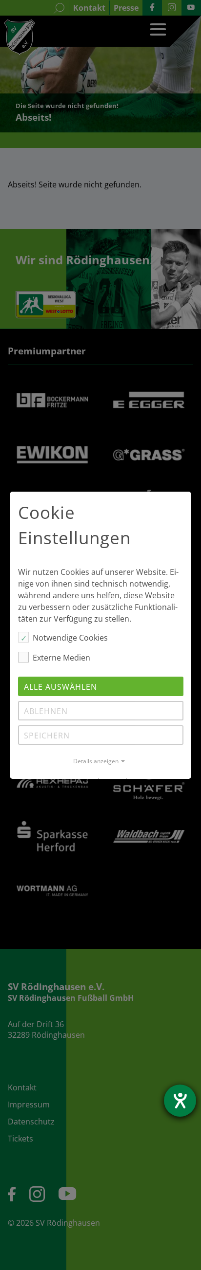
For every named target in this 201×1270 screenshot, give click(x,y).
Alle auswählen (60, 686)
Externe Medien (61, 657)
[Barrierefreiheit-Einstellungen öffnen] (180, 1101)
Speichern (47, 735)
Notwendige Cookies (70, 637)
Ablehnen (46, 711)
